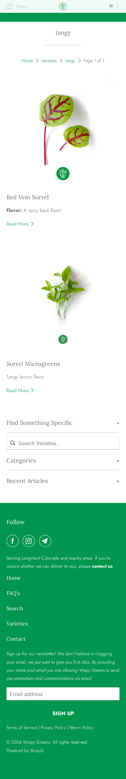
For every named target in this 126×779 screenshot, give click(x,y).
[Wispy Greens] (63, 6)
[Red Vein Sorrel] (63, 133)
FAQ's (13, 593)
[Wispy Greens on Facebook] (13, 541)
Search (14, 608)
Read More (18, 223)
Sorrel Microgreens (33, 363)
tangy (63, 32)
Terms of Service (21, 727)
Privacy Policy (53, 727)
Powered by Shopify (25, 750)
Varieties (49, 60)
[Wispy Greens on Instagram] (30, 541)
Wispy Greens (36, 742)
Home (27, 60)
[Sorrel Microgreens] (63, 300)
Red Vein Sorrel (27, 197)
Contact (16, 638)
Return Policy (81, 727)
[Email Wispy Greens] (46, 541)
